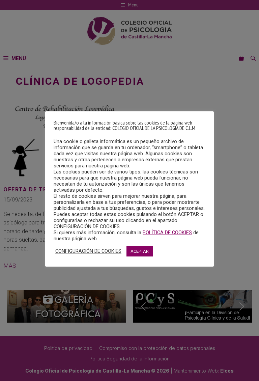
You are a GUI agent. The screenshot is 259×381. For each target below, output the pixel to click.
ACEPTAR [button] (140, 251)
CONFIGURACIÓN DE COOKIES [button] (88, 251)
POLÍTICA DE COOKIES (167, 232)
